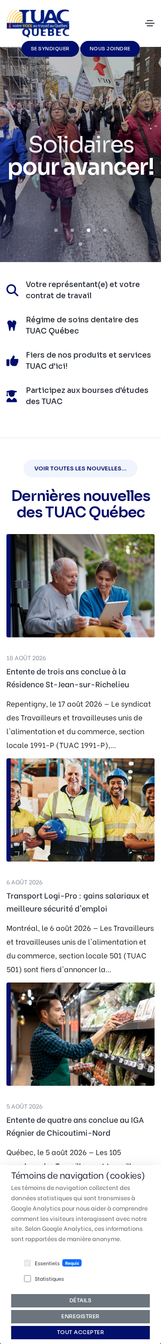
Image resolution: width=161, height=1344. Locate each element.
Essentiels (47, 1263)
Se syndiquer (50, 49)
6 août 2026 (24, 881)
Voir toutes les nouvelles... (80, 468)
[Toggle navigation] (150, 23)
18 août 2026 (26, 657)
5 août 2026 (24, 1105)
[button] (56, 230)
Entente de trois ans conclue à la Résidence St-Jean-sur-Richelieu (67, 677)
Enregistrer (80, 1316)
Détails (81, 1300)
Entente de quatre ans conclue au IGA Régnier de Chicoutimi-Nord (75, 1125)
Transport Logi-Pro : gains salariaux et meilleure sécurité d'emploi (77, 901)
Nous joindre (110, 49)
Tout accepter (80, 1332)
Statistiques (49, 1278)
